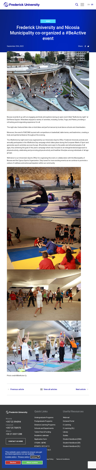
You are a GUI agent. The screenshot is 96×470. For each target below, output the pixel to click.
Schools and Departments (44, 428)
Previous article (17, 389)
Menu (82, 4)
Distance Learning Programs (44, 425)
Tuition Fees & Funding (42, 432)
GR (92, 5)
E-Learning (67, 425)
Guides (65, 435)
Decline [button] (13, 462)
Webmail (66, 417)
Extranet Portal (68, 421)
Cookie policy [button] (11, 457)
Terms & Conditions (63, 459)
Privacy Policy (48, 459)
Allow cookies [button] (32, 462)
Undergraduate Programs (43, 417)
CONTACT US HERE (15, 441)
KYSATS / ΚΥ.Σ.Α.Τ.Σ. (42, 446)
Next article (81, 389)
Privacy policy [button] (24, 457)
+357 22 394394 (13, 421)
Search (76, 4)
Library (65, 432)
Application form (40, 439)
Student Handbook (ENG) (72, 439)
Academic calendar (41, 435)
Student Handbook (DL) (71, 446)
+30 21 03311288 (14, 434)
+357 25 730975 (13, 428)
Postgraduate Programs (43, 421)
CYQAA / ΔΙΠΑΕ (40, 443)
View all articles (50, 389)
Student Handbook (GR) (71, 443)
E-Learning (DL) (68, 428)
